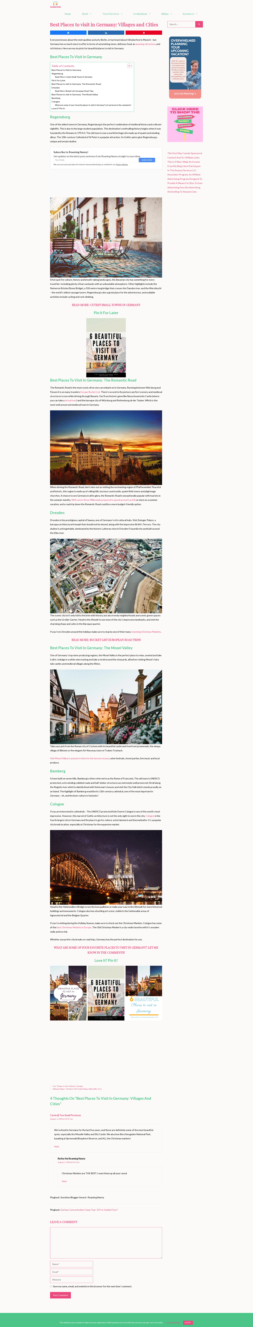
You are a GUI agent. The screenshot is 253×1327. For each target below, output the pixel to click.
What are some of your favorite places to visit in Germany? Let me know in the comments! (93, 105)
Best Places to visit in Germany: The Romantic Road (76, 84)
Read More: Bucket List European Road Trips (74, 91)
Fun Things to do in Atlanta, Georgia (68, 1086)
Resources (188, 13)
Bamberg (56, 98)
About (85, 13)
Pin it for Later (58, 80)
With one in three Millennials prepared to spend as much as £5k (103, 499)
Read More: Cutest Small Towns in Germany (73, 77)
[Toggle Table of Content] (128, 66)
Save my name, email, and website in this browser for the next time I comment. (92, 1286)
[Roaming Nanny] (55, 4)
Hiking (165, 13)
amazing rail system (145, 44)
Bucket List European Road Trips (115, 640)
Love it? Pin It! (58, 108)
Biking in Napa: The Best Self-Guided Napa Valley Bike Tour (77, 1089)
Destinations (140, 13)
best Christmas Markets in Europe (74, 927)
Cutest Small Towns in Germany (115, 305)
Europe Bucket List (90, 391)
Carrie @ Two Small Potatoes (65, 1115)
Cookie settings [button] (173, 1322)
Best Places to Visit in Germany (66, 70)
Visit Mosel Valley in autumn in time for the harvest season (79, 758)
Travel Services (110, 13)
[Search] (199, 24)
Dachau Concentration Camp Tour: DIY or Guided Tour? (89, 1209)
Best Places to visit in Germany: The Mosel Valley (75, 94)
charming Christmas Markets (146, 631)
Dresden (56, 87)
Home (68, 13)
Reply (56, 1146)
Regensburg (57, 73)
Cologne (56, 101)
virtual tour (70, 400)
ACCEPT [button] (188, 1323)
